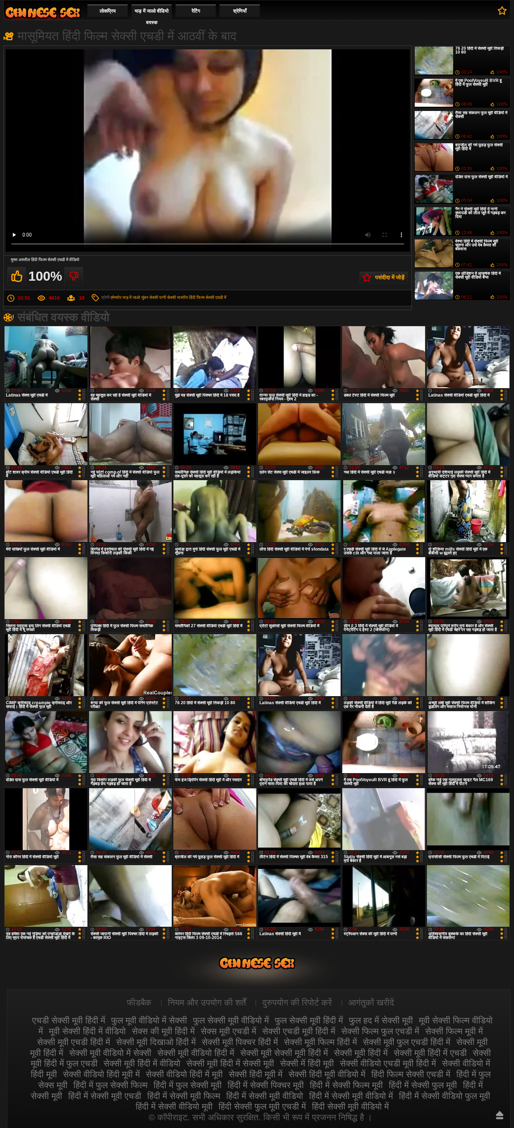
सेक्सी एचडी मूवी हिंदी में (298, 1031)
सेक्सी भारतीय (177, 297)
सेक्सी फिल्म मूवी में (454, 1031)
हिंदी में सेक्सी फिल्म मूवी (346, 1085)
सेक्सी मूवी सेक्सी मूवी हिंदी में (284, 1053)
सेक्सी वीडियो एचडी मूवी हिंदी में (388, 1063)
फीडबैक (139, 1002)
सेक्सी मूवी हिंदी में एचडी (430, 1053)
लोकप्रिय (108, 11)
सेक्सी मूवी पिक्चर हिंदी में (240, 1042)
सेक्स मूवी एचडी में (228, 1031)
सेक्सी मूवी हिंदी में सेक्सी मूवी (230, 1063)
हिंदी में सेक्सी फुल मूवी (423, 1085)
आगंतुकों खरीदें (371, 1002)
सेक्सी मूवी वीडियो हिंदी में (195, 1053)
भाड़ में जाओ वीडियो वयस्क (152, 16)
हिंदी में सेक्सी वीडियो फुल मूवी (444, 1096)
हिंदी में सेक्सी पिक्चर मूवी (266, 1085)
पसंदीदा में (502, 10)
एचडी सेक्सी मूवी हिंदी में (68, 1020)
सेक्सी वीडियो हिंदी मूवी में (101, 1074)
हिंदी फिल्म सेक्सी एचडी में (207, 297)
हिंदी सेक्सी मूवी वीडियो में (350, 1106)
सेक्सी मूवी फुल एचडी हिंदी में (406, 1042)
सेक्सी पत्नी (157, 297)
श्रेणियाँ (240, 11)
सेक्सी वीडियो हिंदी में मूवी (184, 1074)
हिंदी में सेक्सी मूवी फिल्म (183, 1096)
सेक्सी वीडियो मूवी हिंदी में (42, 12)
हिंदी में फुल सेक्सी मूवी (188, 1085)
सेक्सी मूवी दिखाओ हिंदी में (156, 1042)
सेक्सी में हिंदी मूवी (307, 1063)
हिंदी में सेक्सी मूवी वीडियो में (351, 1096)
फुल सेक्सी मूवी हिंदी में (309, 1020)
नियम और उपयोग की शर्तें (207, 1002)
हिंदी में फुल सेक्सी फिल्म (110, 1085)
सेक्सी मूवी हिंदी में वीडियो (141, 1063)
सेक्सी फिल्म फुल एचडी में (380, 1031)
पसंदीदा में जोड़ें (390, 277)
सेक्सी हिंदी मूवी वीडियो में (326, 1074)
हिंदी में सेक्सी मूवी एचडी (104, 1096)
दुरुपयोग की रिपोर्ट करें (297, 1002)
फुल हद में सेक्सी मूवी (381, 1020)
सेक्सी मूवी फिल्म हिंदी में (320, 1042)
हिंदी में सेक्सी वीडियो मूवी (174, 1106)
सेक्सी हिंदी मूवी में (256, 1074)
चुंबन (144, 297)
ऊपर (500, 1115)
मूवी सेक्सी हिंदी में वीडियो (87, 1031)
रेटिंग (196, 11)
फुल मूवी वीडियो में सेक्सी (149, 1020)
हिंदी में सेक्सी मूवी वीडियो (264, 1096)
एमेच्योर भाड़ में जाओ (125, 297)
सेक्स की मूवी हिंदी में (163, 1031)
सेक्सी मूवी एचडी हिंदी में (73, 1042)
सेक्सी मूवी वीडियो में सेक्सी (110, 1053)
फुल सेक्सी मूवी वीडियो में (231, 1020)
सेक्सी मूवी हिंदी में (361, 1053)
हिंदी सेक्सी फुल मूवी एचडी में (262, 1106)
